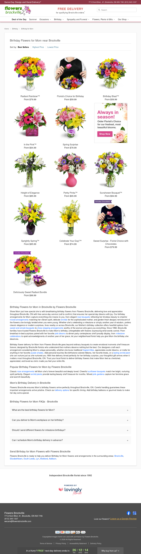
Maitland (44, 458)
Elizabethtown (16, 458)
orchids (64, 319)
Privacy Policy (61, 543)
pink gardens (98, 374)
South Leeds (29, 458)
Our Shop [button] (122, 19)
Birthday (15, 28)
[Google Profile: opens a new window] (135, 513)
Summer (33, 19)
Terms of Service (46, 543)
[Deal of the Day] (111, 123)
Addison (52, 458)
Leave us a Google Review (123, 518)
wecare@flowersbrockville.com (17, 521)
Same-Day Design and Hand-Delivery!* (22, 2)
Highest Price (38, 47)
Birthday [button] (58, 19)
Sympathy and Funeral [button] (77, 19)
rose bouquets (83, 316)
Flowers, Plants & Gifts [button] (102, 19)
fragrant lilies (88, 349)
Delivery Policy (95, 543)
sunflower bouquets (96, 371)
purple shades (37, 352)
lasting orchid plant (121, 352)
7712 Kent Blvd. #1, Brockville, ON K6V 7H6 (23, 515)
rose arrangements (25, 371)
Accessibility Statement (78, 543)
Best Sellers (23, 47)
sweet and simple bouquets (22, 327)
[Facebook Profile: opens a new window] (129, 513)
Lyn (37, 458)
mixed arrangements (19, 319)
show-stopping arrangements (50, 327)
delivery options (62, 390)
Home (6, 28)
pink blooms (60, 333)
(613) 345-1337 (11, 518)
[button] (134, 542)
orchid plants (36, 374)
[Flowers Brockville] (24, 10)
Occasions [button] (44, 19)
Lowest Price (53, 47)
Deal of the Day (19, 19)
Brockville (118, 455)
